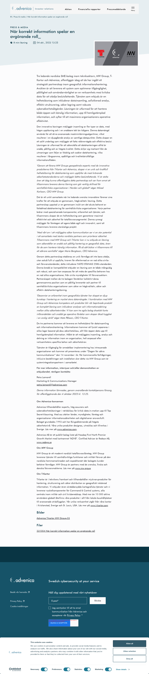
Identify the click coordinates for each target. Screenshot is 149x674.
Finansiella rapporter (89, 9)
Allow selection (129, 651)
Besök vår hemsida (18, 592)
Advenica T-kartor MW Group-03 (53, 518)
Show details (121, 669)
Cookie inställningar (19, 606)
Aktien (68, 9)
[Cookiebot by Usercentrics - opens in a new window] (15, 669)
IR (11, 17)
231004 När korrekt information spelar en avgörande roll (66, 530)
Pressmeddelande (116, 9)
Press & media (19, 17)
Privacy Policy (16, 601)
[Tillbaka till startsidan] (34, 9)
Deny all (129, 659)
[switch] (67, 669)
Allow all (129, 644)
